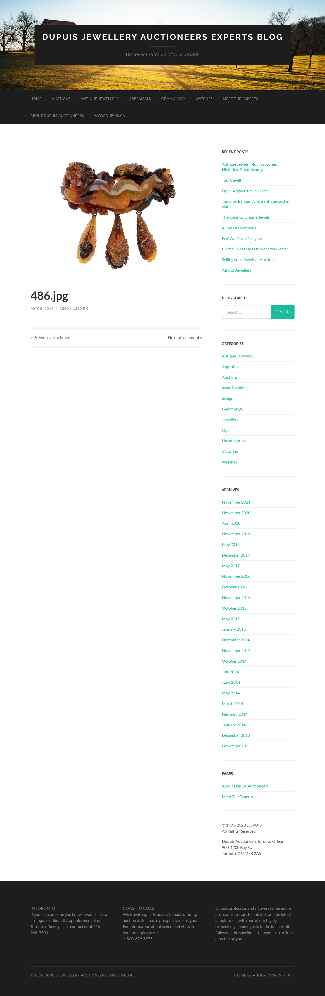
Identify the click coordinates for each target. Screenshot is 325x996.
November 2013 (236, 745)
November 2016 (236, 576)
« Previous (51, 337)
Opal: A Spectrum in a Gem (245, 190)
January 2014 (234, 724)
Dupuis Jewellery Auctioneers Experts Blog (162, 37)
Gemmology (173, 99)
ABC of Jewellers (236, 270)
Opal (226, 430)
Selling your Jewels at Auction (248, 259)
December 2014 (236, 639)
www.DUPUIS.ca (109, 116)
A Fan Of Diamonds (239, 227)
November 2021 (236, 502)
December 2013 (236, 735)
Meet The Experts (240, 99)
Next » (185, 337)
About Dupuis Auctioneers (57, 116)
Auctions (61, 99)
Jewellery (230, 419)
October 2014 (234, 661)
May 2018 (231, 544)
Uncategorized (235, 440)
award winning (235, 387)
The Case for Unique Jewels (246, 217)
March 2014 (232, 703)
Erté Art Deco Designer (242, 238)
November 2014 (236, 650)
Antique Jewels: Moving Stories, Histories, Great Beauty (250, 167)
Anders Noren (267, 975)
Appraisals (140, 99)
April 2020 (231, 523)
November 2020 (236, 512)
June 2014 (231, 682)
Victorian (230, 451)
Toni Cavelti (232, 180)
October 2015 (234, 608)
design (227, 398)
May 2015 (231, 618)
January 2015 (234, 629)
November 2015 (236, 597)
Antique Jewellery (100, 99)
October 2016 (234, 586)
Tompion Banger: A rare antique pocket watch (256, 204)
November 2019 (236, 533)
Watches (204, 99)
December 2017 (236, 555)
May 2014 (231, 692)
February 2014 (235, 714)
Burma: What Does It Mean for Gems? (255, 248)
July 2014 (230, 671)
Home (36, 99)
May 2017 (231, 565)
